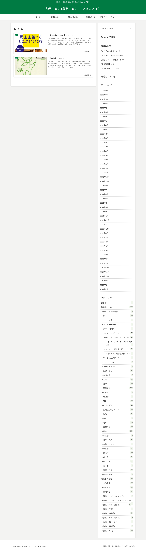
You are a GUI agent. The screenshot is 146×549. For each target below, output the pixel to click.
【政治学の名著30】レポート (111, 56)
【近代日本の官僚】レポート (111, 51)
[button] (131, 28)
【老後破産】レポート (109, 64)
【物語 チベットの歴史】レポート (113, 60)
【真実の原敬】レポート (110, 68)
